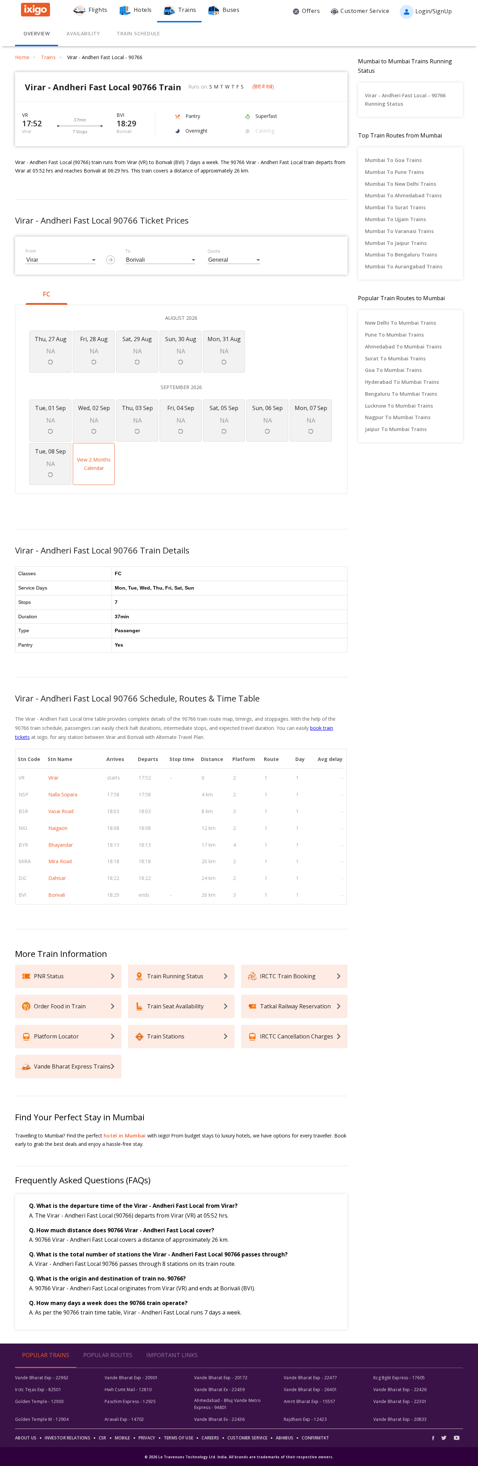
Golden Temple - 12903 (39, 1401)
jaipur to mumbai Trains (396, 429)
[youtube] (456, 1438)
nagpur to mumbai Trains (397, 417)
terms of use (179, 1438)
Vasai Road (60, 811)
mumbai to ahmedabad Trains (403, 195)
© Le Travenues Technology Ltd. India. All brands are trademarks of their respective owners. (239, 1456)
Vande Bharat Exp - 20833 (400, 1419)
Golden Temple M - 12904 (42, 1419)
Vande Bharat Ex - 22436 (219, 1419)
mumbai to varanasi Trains (399, 231)
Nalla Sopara (62, 794)
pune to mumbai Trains (394, 334)
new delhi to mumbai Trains (400, 322)
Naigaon (58, 828)
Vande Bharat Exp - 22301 (400, 1401)
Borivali (56, 894)
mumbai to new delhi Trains (400, 184)
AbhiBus (284, 1438)
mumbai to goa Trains (393, 160)
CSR (102, 1438)
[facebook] (435, 1438)
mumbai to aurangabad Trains (403, 266)
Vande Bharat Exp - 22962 (41, 1378)
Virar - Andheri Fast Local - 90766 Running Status (405, 99)
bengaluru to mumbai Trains (401, 393)
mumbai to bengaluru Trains (401, 254)
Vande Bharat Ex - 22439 (219, 1390)
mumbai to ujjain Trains (395, 219)
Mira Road (60, 861)
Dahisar (57, 878)
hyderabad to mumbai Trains (402, 382)
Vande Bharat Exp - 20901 (131, 1378)
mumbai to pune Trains (394, 172)
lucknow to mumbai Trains (399, 405)
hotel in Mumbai (125, 1135)
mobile (122, 1438)
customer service (247, 1438)
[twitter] (444, 1438)
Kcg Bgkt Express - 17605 (399, 1378)
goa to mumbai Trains (393, 370)
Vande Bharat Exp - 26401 (310, 1390)
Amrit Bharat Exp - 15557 (309, 1401)
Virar (53, 777)
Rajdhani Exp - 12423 (305, 1419)
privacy (147, 1438)
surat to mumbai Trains (395, 358)
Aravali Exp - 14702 (124, 1419)
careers (210, 1438)
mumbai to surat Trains (395, 207)
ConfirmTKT (315, 1438)
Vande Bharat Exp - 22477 (310, 1378)
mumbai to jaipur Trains (396, 243)
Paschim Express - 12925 (130, 1401)
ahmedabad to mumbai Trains (403, 346)
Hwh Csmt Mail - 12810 (128, 1390)
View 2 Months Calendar (94, 463)
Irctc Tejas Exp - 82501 (38, 1390)
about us (25, 1438)
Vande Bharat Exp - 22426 (400, 1390)
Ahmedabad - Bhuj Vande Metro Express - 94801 (227, 1403)
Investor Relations (67, 1438)
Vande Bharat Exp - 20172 (220, 1378)
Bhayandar (60, 844)
